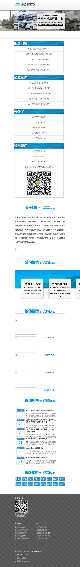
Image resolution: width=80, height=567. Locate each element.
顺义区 (55, 479)
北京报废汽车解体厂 (21, 530)
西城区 (55, 484)
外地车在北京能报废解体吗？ (39, 49)
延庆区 (18, 484)
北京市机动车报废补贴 (39, 127)
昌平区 (24, 484)
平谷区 (43, 479)
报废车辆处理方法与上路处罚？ (39, 70)
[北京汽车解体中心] (25, 3)
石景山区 (18, 479)
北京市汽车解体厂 (39, 122)
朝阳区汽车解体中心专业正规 (39, 88)
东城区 (62, 484)
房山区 (30, 484)
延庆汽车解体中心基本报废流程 (39, 93)
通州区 (37, 484)
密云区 (37, 479)
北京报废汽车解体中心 (39, 133)
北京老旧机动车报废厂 (22, 539)
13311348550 (25, 561)
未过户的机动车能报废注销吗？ (39, 59)
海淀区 (62, 479)
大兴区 (49, 479)
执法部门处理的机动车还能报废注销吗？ (39, 54)
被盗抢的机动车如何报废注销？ (39, 65)
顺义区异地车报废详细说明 (39, 99)
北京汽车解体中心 (39, 138)
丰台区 (43, 484)
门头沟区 (24, 479)
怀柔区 (30, 479)
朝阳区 (49, 484)
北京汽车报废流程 (39, 117)
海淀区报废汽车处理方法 (39, 83)
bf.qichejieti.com (26, 555)
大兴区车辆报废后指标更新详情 (39, 104)
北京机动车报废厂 (21, 536)
